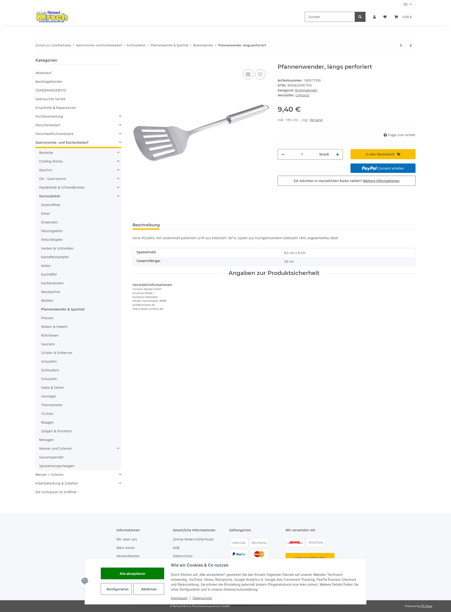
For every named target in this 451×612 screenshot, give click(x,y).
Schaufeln (49, 361)
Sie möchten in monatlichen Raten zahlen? (347, 181)
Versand (316, 120)
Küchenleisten (52, 283)
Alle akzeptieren (132, 574)
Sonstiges (48, 396)
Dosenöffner (51, 205)
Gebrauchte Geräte (50, 99)
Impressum (179, 598)
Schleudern (50, 370)
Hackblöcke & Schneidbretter (62, 187)
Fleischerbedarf (47, 125)
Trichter (47, 413)
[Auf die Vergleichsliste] (248, 74)
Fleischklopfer (52, 239)
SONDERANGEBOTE (50, 90)
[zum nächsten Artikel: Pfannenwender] (401, 45)
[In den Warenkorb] (136, 61)
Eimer (45, 213)
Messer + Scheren (49, 474)
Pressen (47, 318)
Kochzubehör (50, 196)
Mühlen (47, 300)
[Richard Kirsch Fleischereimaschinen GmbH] (52, 17)
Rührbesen (49, 335)
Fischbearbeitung (49, 116)
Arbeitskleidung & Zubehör (56, 483)
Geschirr (46, 170)
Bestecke (46, 152)
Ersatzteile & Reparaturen (55, 107)
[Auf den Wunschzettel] (260, 74)
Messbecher (50, 292)
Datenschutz (183, 556)
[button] (374, 17)
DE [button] (406, 4)
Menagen (46, 439)
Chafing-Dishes (51, 161)
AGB (176, 547)
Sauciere (48, 344)
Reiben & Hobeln (54, 326)
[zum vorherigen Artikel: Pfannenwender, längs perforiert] (411, 45)
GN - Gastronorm (52, 178)
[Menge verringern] (283, 154)
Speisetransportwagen (57, 466)
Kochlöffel (49, 274)
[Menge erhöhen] (337, 154)
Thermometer (52, 405)
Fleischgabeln (52, 231)
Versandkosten (128, 556)
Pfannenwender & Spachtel (63, 309)
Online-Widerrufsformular (193, 539)
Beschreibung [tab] (146, 225)
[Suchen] (360, 17)
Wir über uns (127, 539)
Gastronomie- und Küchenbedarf (61, 142)
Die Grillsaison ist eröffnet (56, 492)
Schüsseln (49, 379)
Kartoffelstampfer (55, 257)
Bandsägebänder (48, 81)
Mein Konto (126, 547)
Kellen (46, 265)
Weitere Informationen (381, 181)
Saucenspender (51, 457)
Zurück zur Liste (46, 45)
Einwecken (49, 222)
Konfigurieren (118, 589)
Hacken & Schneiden (57, 248)
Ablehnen (149, 589)
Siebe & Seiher (52, 387)
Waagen (47, 422)
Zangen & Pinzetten (56, 431)
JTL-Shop (426, 606)
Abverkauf (43, 73)
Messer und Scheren (55, 448)
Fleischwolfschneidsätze (54, 133)
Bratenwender (306, 90)
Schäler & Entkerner (57, 352)
